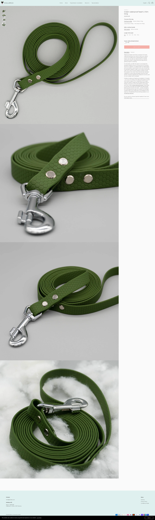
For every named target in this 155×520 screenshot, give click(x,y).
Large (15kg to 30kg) (128, 23)
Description (126, 52)
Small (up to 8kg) (128, 21)
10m (135, 35)
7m (132, 35)
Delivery (143, 499)
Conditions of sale (145, 503)
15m (138, 35)
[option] (4, 12)
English (144, 2)
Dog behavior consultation (76, 2)
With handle (127, 29)
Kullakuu (126, 9)
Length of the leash (128, 33)
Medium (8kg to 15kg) (138, 21)
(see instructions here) (138, 85)
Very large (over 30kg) (139, 23)
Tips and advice (95, 2)
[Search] (149, 3)
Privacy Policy (144, 501)
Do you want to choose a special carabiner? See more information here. (136, 97)
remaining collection (129, 93)
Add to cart (137, 47)
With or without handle (129, 27)
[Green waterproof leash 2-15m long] (4, 11)
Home (61, 2)
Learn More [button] (39, 517)
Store (66, 2)
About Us (87, 2)
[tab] (127, 52)
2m (125, 35)
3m (127, 35)
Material (132, 52)
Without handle (134, 29)
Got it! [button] (149, 517)
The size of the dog (128, 19)
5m (130, 35)
